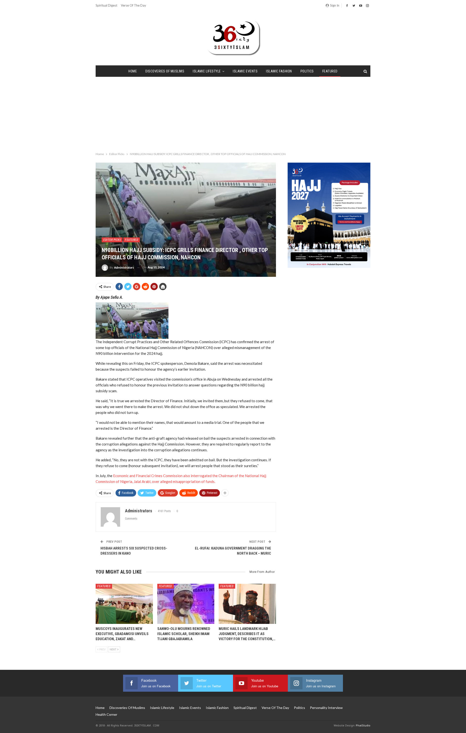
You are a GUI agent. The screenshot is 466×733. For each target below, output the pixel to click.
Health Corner (106, 714)
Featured (330, 71)
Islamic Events (245, 71)
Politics (307, 71)
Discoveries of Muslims (164, 71)
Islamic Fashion (279, 71)
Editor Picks (112, 240)
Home (132, 71)
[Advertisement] (233, 113)
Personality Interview (326, 708)
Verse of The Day (133, 5)
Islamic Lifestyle (207, 71)
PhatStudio (363, 725)
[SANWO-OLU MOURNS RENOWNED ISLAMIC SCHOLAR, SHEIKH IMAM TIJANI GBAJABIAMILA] (186, 604)
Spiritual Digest (106, 5)
